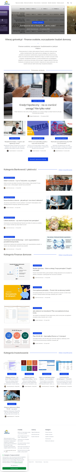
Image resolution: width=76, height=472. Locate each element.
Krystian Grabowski (35, 436)
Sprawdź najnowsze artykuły (38, 159)
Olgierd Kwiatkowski (35, 432)
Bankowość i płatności (28, 2)
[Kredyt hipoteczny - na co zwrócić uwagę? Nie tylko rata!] (38, 96)
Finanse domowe (37, 2)
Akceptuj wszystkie (14, 468)
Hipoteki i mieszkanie (52, 2)
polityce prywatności (19, 462)
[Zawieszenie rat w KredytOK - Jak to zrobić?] (38, 20)
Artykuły (20, 429)
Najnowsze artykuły (19, 2)
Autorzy (34, 429)
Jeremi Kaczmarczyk (35, 434)
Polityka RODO (31, 461)
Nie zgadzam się (14, 465)
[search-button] (68, 3)
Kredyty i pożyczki (60, 2)
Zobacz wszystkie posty (65, 170)
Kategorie (48, 429)
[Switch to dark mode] (71, 3)
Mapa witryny (46, 461)
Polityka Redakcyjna (38, 461)
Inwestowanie (44, 2)
